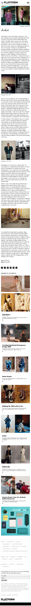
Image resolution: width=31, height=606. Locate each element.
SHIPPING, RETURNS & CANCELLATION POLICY (15, 551)
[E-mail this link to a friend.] (16, 268)
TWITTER (11, 564)
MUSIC (10, 559)
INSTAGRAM (20, 564)
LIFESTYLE (5, 559)
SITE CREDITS (6, 548)
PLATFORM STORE (17, 544)
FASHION (13, 556)
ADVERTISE (10, 541)
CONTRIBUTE (6, 544)
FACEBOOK (4, 564)
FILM (26, 556)
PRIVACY (24, 546)
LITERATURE (19, 556)
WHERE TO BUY (15, 546)
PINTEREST (6, 566)
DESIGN (3, 556)
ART (8, 556)
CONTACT (18, 541)
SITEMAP (14, 548)
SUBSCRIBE (6, 546)
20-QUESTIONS (18, 559)
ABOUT (3, 541)
